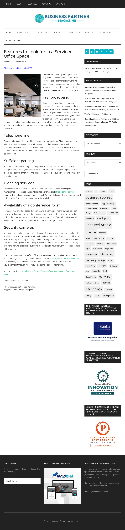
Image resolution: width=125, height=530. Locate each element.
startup (106, 282)
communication (92, 204)
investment (111, 244)
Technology (94, 289)
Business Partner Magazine (62, 18)
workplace (108, 295)
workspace (29, 290)
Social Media (91, 277)
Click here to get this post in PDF (18, 68)
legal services (97, 249)
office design (19, 290)
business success (99, 197)
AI (96, 191)
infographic (110, 239)
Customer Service (91, 208)
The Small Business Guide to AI (97, 114)
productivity (90, 266)
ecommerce (113, 213)
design (88, 213)
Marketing (106, 254)
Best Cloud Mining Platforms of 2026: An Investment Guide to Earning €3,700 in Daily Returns (101, 122)
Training (88, 296)
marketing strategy (95, 260)
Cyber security (104, 208)
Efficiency (90, 218)
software (104, 276)
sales (87, 271)
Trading (109, 289)
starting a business (92, 283)
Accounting (89, 191)
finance (91, 232)
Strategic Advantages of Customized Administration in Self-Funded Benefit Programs (100, 90)
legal (88, 248)
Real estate (114, 266)
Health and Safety (95, 238)
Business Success (20, 287)
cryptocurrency (108, 203)
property (102, 266)
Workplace (32, 287)
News (110, 261)
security (96, 271)
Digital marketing (99, 213)
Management (91, 254)
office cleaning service (64, 192)
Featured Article (98, 225)
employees (103, 218)
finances (102, 233)
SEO (105, 271)
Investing (100, 244)
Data (114, 208)
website (97, 296)
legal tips (109, 248)
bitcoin (103, 191)
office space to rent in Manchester (64, 258)
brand (111, 191)
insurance (90, 244)
